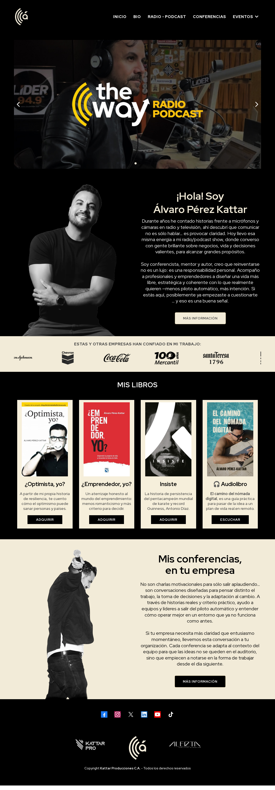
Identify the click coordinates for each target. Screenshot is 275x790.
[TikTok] (170, 714)
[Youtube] (157, 714)
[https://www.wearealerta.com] (184, 745)
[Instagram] (117, 714)
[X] (131, 714)
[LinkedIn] (144, 714)
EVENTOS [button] (243, 16)
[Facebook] (104, 714)
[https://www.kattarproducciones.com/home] (90, 745)
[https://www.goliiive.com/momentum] (137, 104)
